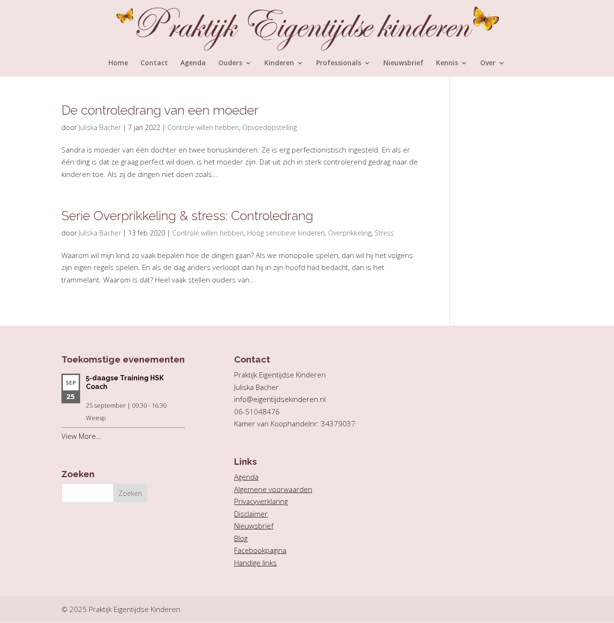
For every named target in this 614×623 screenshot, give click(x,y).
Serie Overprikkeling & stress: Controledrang (187, 215)
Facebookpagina (260, 550)
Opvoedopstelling (269, 127)
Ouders (230, 63)
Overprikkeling (349, 232)
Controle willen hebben (203, 127)
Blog (241, 538)
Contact (154, 63)
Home (118, 63)
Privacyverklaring (261, 501)
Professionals (338, 63)
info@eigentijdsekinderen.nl (280, 399)
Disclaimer (251, 513)
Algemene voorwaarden (273, 489)
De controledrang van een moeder (160, 110)
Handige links (255, 562)
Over (488, 63)
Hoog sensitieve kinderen (286, 232)
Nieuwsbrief (403, 63)
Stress (384, 232)
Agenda (193, 63)
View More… (81, 436)
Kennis (447, 63)
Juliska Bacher (100, 127)
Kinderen (279, 63)
